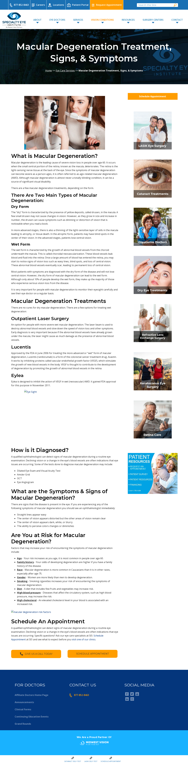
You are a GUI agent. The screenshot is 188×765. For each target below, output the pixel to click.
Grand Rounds (23, 723)
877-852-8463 (21, 4)
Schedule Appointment (152, 96)
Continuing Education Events (31, 716)
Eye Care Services (65, 70)
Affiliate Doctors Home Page (31, 695)
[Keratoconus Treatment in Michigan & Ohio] (153, 391)
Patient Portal (80, 4)
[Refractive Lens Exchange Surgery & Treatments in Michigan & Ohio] (153, 343)
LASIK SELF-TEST (90, 761)
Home (48, 70)
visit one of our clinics (83, 639)
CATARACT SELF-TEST (72, 761)
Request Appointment (109, 4)
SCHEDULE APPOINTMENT (111, 761)
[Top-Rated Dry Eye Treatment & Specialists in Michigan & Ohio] (153, 294)
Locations (58, 4)
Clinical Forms (23, 709)
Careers (40, 4)
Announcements (24, 702)
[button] (36, 654)
